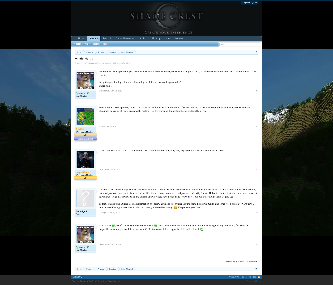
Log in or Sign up (250, 3)
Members (180, 38)
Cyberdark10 (112, 63)
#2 (257, 126)
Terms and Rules (254, 281)
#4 (257, 212)
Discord (107, 38)
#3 (257, 169)
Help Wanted (92, 63)
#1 (257, 91)
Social (142, 38)
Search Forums (82, 44)
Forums (93, 38)
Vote (168, 38)
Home (81, 38)
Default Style (78, 277)
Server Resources (125, 38)
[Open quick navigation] (256, 52)
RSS (259, 277)
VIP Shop (155, 38)
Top (254, 277)
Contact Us (234, 277)
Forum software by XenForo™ (96, 281)
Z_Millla (102, 126)
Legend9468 (104, 169)
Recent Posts (100, 44)
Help (242, 277)
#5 (257, 244)
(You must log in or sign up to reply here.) (241, 261)
